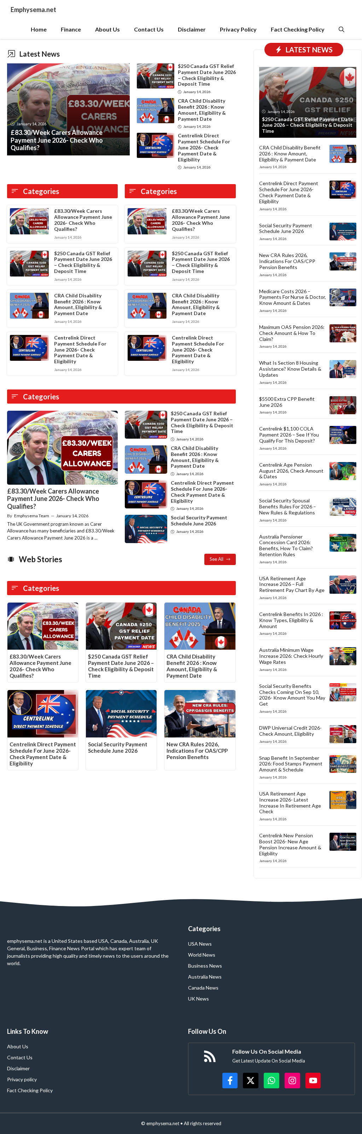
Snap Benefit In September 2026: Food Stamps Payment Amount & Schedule (290, 764)
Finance (71, 29)
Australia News (205, 977)
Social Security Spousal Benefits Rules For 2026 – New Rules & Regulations (287, 506)
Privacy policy (22, 1079)
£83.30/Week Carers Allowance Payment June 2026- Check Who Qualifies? (83, 220)
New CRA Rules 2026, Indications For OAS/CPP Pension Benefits (197, 750)
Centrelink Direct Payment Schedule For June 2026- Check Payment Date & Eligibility (204, 147)
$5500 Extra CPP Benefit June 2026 (287, 402)
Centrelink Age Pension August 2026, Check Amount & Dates (291, 471)
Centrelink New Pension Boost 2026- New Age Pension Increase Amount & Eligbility (290, 844)
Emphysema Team (31, 515)
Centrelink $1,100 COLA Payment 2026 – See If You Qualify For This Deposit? (289, 435)
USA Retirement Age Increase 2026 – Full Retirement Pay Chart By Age (292, 584)
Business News (205, 966)
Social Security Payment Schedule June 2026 (199, 520)
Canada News (203, 988)
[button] (341, 29)
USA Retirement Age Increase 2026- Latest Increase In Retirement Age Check (290, 802)
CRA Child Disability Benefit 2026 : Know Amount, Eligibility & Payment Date (202, 109)
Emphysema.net (33, 9)
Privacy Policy (238, 29)
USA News (200, 944)
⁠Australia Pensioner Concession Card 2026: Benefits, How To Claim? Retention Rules (286, 545)
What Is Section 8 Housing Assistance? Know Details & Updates (290, 369)
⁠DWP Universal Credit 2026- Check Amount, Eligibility (290, 731)
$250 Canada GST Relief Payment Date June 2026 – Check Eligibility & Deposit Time (207, 75)
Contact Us (149, 29)
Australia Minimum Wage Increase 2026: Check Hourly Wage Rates (291, 656)
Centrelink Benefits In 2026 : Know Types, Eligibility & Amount (291, 620)
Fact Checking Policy (298, 29)
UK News (198, 999)
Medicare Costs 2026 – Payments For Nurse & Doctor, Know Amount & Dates (292, 297)
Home (39, 29)
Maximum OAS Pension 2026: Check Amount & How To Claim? (292, 333)
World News (201, 955)
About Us (107, 29)
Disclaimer (192, 29)
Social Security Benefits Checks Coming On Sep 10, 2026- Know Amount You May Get (292, 695)
